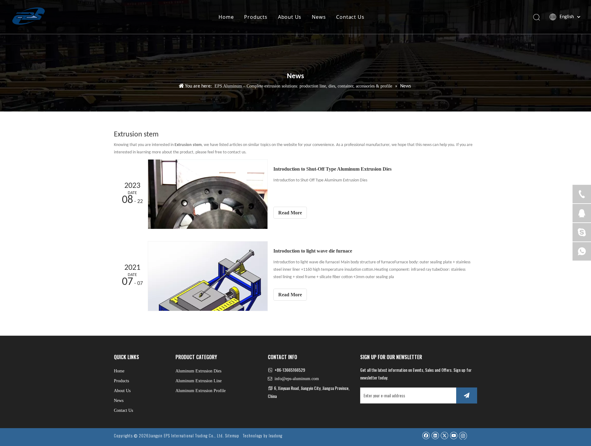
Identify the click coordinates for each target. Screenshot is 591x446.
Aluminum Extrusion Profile (200, 390)
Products (255, 17)
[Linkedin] (435, 435)
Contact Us (350, 17)
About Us (289, 17)
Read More (290, 212)
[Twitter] (444, 435)
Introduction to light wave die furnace (312, 250)
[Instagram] (463, 436)
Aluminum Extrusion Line (198, 381)
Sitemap (232, 435)
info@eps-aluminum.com (297, 378)
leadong (275, 435)
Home (226, 17)
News (319, 17)
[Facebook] (426, 435)
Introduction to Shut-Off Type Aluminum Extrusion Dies (332, 169)
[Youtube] (453, 435)
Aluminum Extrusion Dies (198, 371)
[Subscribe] (466, 395)
